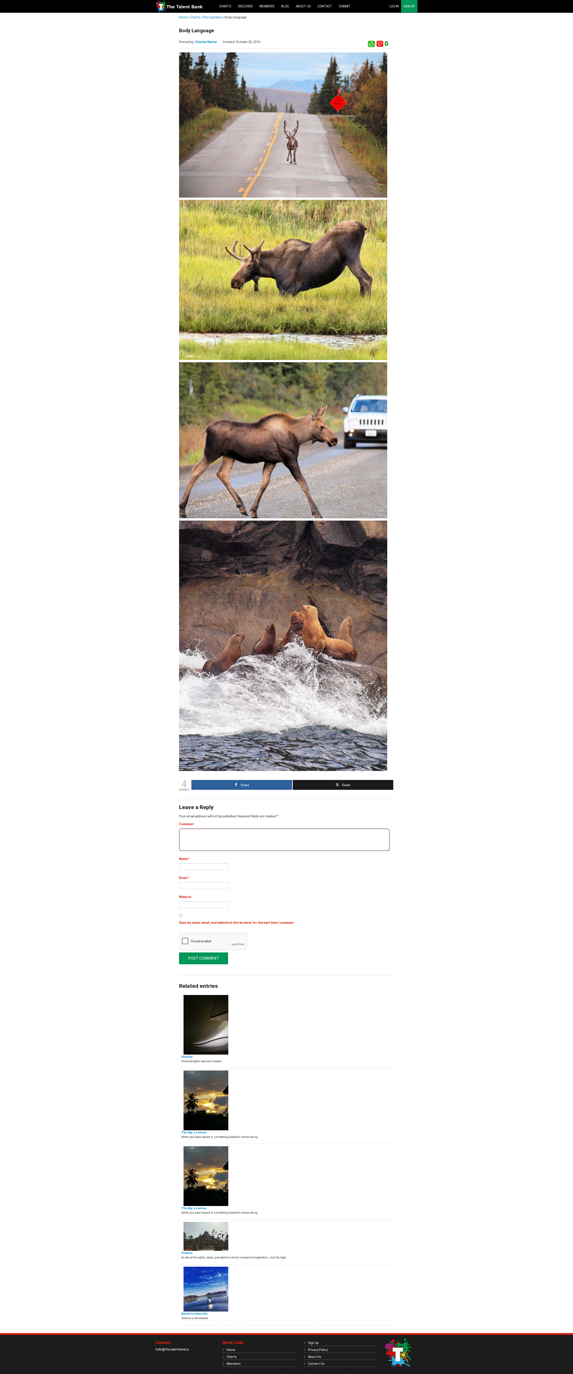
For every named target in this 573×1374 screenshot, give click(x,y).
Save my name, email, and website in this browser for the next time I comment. (237, 922)
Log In (394, 6)
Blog (285, 6)
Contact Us (316, 1363)
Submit (345, 6)
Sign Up (409, 6)
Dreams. (187, 1253)
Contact (325, 6)
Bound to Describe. (194, 1313)
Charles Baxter (206, 42)
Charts (225, 6)
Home (183, 17)
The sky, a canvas (193, 1132)
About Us (303, 6)
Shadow (187, 1056)
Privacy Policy (318, 1350)
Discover (245, 6)
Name (184, 859)
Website (185, 897)
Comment (186, 824)
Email (184, 878)
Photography (212, 17)
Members (266, 6)
